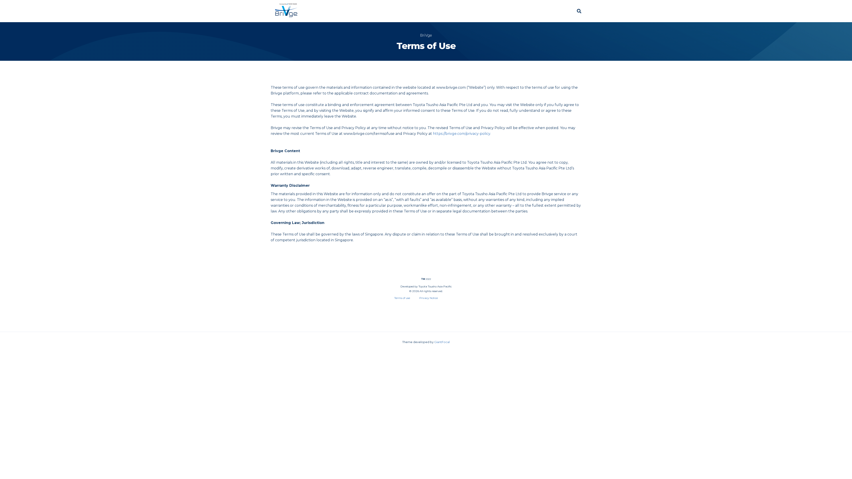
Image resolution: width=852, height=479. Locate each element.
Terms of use (396, 298)
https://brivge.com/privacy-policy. (462, 134)
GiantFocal (442, 342)
